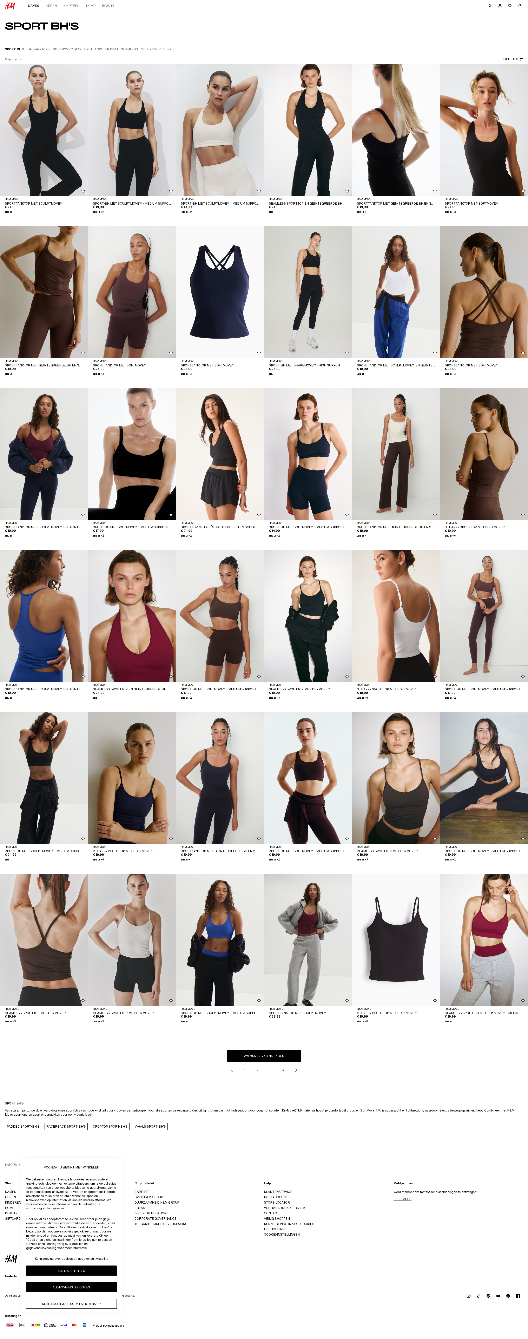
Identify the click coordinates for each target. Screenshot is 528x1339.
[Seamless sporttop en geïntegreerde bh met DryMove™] (308, 130)
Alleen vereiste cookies (71, 1287)
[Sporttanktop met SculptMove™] (44, 130)
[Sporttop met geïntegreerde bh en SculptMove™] (220, 454)
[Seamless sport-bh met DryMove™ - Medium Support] (484, 940)
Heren (51, 5)
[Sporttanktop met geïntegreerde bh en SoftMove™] (396, 130)
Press (139, 1208)
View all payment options (108, 1325)
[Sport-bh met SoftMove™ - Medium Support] (132, 454)
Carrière (142, 1191)
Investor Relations (151, 1213)
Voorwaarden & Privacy (285, 1208)
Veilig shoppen (277, 1218)
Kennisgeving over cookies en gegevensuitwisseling (71, 1258)
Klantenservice (278, 1191)
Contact (271, 1213)
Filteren (510, 59)
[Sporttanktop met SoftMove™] (484, 130)
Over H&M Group (148, 1197)
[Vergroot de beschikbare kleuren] (8, 212)
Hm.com (11, 1164)
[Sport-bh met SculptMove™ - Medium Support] (132, 130)
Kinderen (71, 5)
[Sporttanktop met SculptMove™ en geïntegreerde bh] (396, 292)
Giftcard (13, 1218)
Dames (33, 5)
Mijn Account (276, 1197)
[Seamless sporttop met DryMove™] (308, 616)
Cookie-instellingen (282, 1234)
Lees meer (402, 1199)
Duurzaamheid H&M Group (156, 1202)
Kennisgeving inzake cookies (289, 1224)
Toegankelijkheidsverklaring (160, 1224)
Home (90, 5)
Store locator (277, 1202)
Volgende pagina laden (264, 1056)
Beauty (108, 5)
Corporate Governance (155, 1218)
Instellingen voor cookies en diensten (71, 1304)
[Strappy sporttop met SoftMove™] (484, 454)
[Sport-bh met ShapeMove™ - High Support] (308, 292)
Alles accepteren (71, 1271)
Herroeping (274, 1229)
